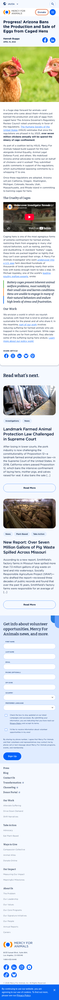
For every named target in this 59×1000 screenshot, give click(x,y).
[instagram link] (22, 967)
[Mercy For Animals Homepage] (17, 945)
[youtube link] (29, 967)
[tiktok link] (6, 975)
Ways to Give (10, 844)
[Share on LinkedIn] (53, 40)
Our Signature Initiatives (15, 916)
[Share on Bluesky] (26, 356)
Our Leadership (10, 899)
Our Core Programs (12, 910)
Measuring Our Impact (14, 874)
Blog (5, 773)
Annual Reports (10, 927)
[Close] (54, 990)
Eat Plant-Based (11, 836)
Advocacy (8, 830)
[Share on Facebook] (45, 40)
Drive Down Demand (13, 811)
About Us (8, 888)
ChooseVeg (9, 787)
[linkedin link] (14, 967)
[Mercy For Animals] (14, 12)
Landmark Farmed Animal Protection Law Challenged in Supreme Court (28, 434)
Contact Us (9, 777)
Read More (29, 488)
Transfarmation (12, 782)
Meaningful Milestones (14, 880)
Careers (7, 932)
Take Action (9, 825)
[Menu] (53, 12)
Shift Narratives (10, 816)
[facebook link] (6, 967)
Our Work (8, 800)
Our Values (8, 904)
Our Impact (9, 869)
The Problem (9, 893)
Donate (42, 12)
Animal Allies (9, 855)
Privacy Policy (23, 995)
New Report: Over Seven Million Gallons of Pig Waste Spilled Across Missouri (29, 547)
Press (6, 768)
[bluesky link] (14, 975)
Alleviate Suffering (12, 805)
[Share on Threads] (13, 356)
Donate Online (10, 860)
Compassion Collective (14, 849)
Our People (8, 921)
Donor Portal (10, 792)
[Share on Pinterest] (33, 356)
